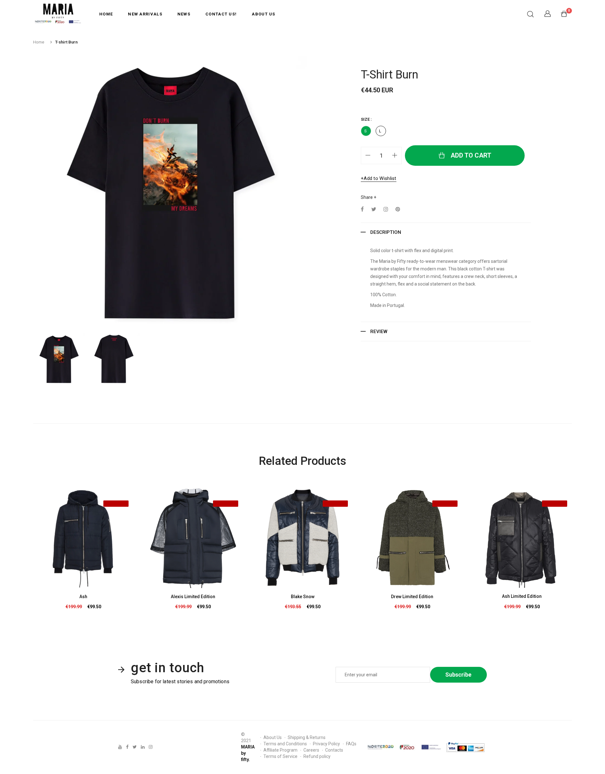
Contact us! (221, 14)
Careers (311, 750)
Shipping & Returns (307, 737)
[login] (547, 15)
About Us (263, 14)
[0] (564, 15)
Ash (83, 596)
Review (378, 331)
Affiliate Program (280, 750)
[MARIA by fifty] (58, 13)
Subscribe (458, 674)
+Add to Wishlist (378, 178)
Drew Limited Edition (412, 596)
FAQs (351, 743)
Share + (368, 197)
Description (385, 232)
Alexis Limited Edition (193, 596)
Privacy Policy (326, 743)
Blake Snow (302, 596)
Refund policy (317, 756)
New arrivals (145, 14)
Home (106, 14)
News (183, 14)
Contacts (334, 750)
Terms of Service (280, 756)
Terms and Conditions (285, 743)
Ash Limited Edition (522, 596)
